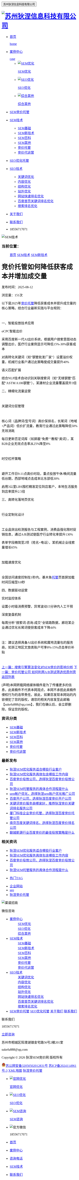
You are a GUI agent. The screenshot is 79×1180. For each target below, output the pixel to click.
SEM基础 (24, 128)
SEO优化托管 (39, 1011)
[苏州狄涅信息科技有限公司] (39, 25)
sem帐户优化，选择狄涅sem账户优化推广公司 (42, 793)
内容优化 (24, 181)
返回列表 (8, 677)
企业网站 (16, 886)
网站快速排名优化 (31, 196)
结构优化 (24, 186)
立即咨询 (8, 1034)
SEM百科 (24, 138)
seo (12, 890)
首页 (13, 255)
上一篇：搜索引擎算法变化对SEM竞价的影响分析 (37, 667)
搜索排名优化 (27, 206)
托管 (55, 577)
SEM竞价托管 (19, 1011)
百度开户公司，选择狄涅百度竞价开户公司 (40, 798)
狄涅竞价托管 (19, 894)
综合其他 (24, 933)
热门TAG (16, 878)
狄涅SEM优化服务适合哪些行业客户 (36, 769)
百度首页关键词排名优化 (35, 201)
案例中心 (16, 919)
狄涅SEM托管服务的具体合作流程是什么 (39, 789)
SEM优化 (24, 924)
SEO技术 (16, 972)
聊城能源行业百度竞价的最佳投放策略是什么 (42, 832)
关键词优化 (26, 177)
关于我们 (56, 1011)
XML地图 (15, 1070)
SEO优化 (24, 928)
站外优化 (24, 191)
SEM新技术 (26, 133)
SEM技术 (23, 255)
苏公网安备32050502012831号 (27, 1065)
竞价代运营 (26, 152)
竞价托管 (24, 147)
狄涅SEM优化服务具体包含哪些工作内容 (39, 774)
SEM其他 (24, 143)
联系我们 (70, 1011)
